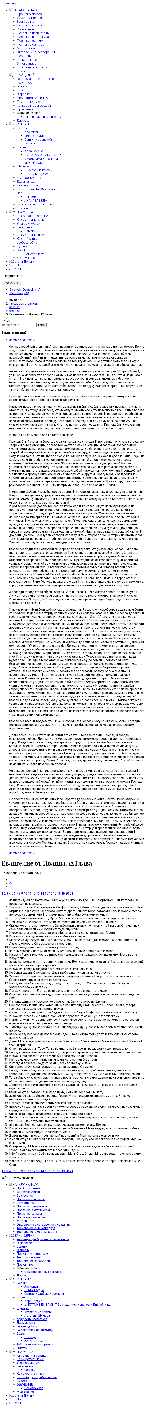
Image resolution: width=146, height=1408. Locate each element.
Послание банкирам (31, 44)
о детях (22, 90)
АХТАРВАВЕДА (35, 200)
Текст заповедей (29, 101)
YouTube (15, 265)
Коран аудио (33, 151)
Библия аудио (34, 136)
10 (25, 893)
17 (54, 893)
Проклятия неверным (32, 98)
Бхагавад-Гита (27, 185)
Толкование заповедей (34, 105)
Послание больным (31, 25)
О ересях (23, 94)
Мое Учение (26, 258)
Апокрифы (32, 132)
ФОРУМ (15, 269)
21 (71, 893)
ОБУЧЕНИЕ (25, 250)
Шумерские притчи (38, 170)
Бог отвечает (34, 254)
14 (42, 893)
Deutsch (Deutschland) (24, 289)
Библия (22, 128)
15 (46, 893)
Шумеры (23, 166)
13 (38, 893)
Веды (21, 193)
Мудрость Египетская (33, 178)
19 (63, 893)
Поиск (6, 321)
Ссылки (29, 231)
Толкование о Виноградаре (27, 61)
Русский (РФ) (11, 282)
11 (29, 893)
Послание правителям (33, 33)
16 (50, 893)
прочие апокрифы (22, 340)
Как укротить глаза (31, 235)
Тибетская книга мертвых (35, 204)
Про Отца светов (29, 14)
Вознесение (25, 21)
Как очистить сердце (32, 216)
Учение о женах (28, 223)
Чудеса (22, 246)
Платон (22, 208)
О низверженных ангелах (42, 117)
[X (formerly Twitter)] (10, 883)
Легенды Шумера (37, 174)
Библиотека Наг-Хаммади (36, 189)
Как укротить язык (30, 219)
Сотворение (25, 29)
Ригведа (30, 197)
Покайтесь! (9, 3)
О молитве (24, 86)
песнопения (25, 227)
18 (59, 893)
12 (34, 893)
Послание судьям (30, 41)
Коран (21, 147)
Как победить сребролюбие (27, 240)
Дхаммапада (26, 181)
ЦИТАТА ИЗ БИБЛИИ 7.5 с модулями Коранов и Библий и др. (42, 158)
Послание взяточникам (34, 37)
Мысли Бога (26, 48)
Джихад (23, 120)
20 (67, 893)
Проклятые (25, 109)
